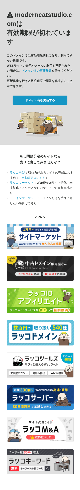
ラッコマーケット (22, 182)
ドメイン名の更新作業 (37, 70)
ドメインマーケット (23, 198)
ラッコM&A (17, 172)
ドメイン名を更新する (40, 100)
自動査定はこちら (34, 177)
